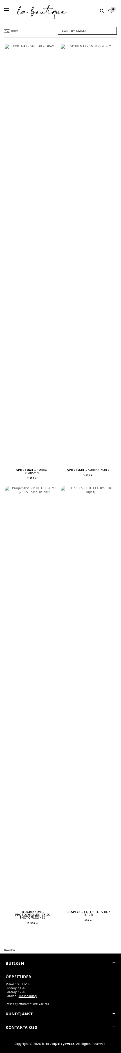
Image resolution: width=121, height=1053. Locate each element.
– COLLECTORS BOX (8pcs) (88, 913)
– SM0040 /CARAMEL (32, 471)
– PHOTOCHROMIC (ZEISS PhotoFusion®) (32, 914)
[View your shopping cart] (110, 11)
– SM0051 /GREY (88, 470)
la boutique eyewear (58, 1044)
